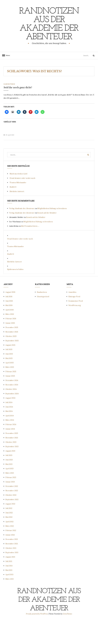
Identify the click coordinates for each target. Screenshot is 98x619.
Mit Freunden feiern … (30, 226)
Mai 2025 (9, 358)
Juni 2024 (9, 407)
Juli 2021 (8, 561)
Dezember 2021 (11, 539)
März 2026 (9, 314)
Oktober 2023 (10, 442)
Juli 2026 (8, 296)
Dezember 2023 (11, 433)
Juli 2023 (8, 455)
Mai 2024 (9, 411)
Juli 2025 (8, 349)
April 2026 (9, 310)
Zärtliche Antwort (17, 191)
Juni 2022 (9, 513)
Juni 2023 (9, 460)
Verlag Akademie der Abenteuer (22, 208)
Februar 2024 (10, 424)
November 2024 (11, 385)
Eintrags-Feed (74, 296)
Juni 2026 (9, 301)
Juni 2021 (9, 566)
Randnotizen (9, 84)
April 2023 (9, 468)
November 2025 (11, 332)
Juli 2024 (8, 402)
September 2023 (11, 446)
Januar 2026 (10, 323)
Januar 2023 (10, 482)
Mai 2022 (8, 517)
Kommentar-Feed (75, 301)
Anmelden (72, 292)
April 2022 (9, 522)
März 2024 (9, 420)
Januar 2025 (10, 376)
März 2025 (9, 367)
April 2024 (9, 416)
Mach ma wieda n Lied (18, 174)
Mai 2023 (8, 464)
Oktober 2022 (10, 495)
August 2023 (10, 451)
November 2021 (11, 544)
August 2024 (10, 398)
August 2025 (10, 345)
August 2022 (10, 504)
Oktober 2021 (10, 548)
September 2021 (11, 552)
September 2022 (11, 499)
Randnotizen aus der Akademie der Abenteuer (49, 24)
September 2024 (12, 393)
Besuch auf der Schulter (47, 213)
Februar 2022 (10, 530)
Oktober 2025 (10, 336)
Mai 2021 (8, 570)
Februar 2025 (10, 371)
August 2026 (10, 292)
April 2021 (9, 574)
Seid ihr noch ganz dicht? (18, 87)
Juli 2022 (8, 508)
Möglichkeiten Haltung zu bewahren (52, 208)
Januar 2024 (10, 429)
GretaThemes (67, 614)
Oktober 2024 (10, 389)
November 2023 (11, 438)
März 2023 (9, 473)
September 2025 (12, 341)
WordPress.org (74, 305)
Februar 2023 (10, 477)
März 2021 (9, 579)
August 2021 (10, 557)
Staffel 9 (13, 187)
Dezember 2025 (11, 327)
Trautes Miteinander (18, 182)
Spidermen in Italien (15, 269)
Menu (7, 55)
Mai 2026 (9, 305)
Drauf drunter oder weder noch (22, 178)
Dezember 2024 (11, 380)
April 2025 (9, 363)
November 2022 (11, 491)
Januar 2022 (10, 535)
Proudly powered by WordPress (37, 614)
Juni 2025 (9, 354)
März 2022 (9, 526)
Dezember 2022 (11, 486)
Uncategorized (43, 296)
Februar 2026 (10, 318)
